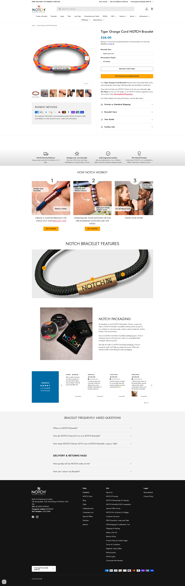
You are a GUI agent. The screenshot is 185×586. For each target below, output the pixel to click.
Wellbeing (84, 20)
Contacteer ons (88, 512)
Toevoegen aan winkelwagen (127, 76)
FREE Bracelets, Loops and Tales (117, 520)
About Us (109, 492)
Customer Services (112, 516)
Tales (69, 16)
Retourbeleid (148, 492)
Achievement (143, 16)
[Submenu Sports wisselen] (135, 16)
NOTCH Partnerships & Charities (117, 500)
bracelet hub (59, 220)
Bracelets (54, 16)
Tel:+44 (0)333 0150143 (119, 2)
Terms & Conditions (113, 544)
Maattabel (86, 492)
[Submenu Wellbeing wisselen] (89, 20)
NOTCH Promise (112, 496)
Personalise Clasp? (108, 57)
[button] (152, 9)
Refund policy (111, 552)
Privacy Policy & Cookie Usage (116, 540)
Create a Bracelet (41, 16)
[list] (61, 58)
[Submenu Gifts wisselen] (116, 16)
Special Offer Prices (113, 508)
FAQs (84, 504)
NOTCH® (39, 579)
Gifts (112, 16)
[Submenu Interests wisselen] (126, 16)
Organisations (97, 20)
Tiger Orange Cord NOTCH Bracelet (47, 25)
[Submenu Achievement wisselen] (149, 16)
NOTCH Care (87, 496)
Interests (122, 16)
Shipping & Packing (113, 528)
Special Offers (88, 516)
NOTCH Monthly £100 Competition (118, 504)
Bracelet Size (106, 49)
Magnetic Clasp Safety (114, 548)
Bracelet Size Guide (127, 69)
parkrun (85, 524)
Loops (62, 16)
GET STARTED (51, 229)
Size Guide (103, 2)
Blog (84, 500)
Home (33, 25)
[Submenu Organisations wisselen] (103, 20)
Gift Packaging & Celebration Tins (118, 524)
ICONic (105, 16)
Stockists (86, 520)
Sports (132, 16)
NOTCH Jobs (110, 556)
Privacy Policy (148, 496)
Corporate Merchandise (114, 560)
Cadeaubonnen (88, 508)
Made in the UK (111, 532)
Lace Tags (77, 16)
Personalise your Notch (91, 16)
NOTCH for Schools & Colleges (117, 512)
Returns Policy (111, 536)
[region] (106, 385)
